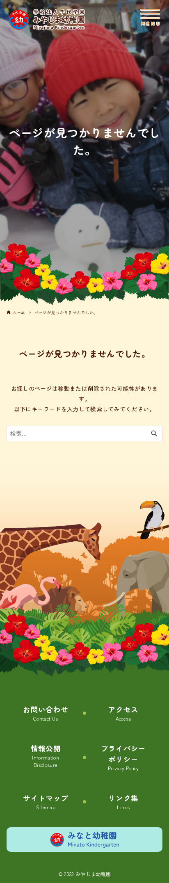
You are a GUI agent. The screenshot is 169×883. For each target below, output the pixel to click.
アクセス (123, 713)
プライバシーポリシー (123, 757)
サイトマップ (45, 802)
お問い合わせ (45, 713)
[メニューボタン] (150, 18)
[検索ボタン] (154, 433)
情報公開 (46, 756)
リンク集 (123, 802)
